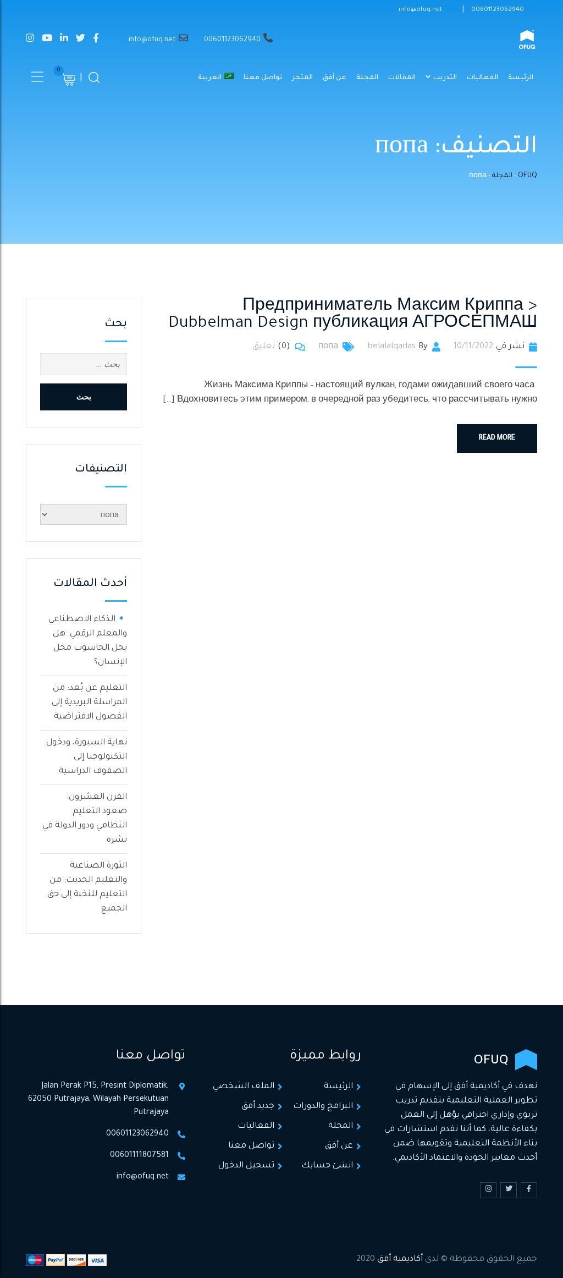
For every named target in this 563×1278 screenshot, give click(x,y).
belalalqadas (391, 347)
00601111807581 (139, 1155)
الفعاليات (482, 78)
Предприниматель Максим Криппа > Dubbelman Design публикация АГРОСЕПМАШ (352, 315)
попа (328, 347)
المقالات (402, 78)
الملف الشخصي (243, 1086)
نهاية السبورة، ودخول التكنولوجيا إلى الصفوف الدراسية (86, 757)
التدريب (445, 78)
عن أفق (334, 78)
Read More (497, 438)
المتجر (302, 78)
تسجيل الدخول (246, 1166)
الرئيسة (520, 78)
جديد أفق (257, 1106)
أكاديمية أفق (400, 1259)
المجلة (367, 78)
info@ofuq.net (420, 10)
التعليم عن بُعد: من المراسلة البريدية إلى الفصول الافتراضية (89, 703)
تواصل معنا (263, 78)
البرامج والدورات (323, 1106)
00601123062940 (497, 10)
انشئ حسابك (327, 1166)
